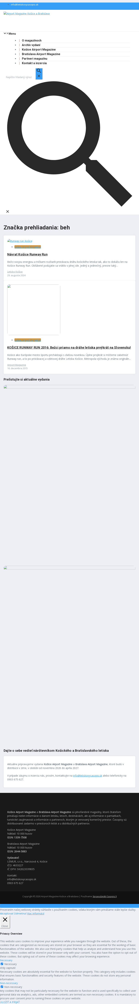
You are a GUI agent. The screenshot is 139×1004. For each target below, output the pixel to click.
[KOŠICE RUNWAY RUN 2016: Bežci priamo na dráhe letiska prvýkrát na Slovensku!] (33, 334)
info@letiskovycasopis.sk (24, 4)
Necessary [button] (6, 960)
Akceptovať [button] (6, 913)
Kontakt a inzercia (34, 63)
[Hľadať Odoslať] (39, 74)
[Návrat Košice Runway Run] (19, 241)
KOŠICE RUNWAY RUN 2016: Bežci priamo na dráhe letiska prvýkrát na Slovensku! (69, 347)
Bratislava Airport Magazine (41, 54)
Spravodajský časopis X (105, 896)
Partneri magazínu (34, 58)
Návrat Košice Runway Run (27, 254)
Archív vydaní (31, 45)
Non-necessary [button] (9, 983)
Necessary (10, 964)
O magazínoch (31, 40)
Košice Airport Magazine (39, 49)
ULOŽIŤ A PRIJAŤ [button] (10, 1002)
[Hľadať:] (24, 77)
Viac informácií (35, 913)
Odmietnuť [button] (20, 913)
